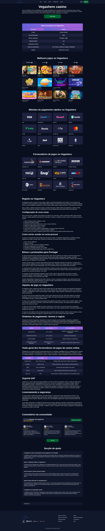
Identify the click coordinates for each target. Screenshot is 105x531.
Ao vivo (44, 62)
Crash (59, 62)
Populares (28, 62)
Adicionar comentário (76, 420)
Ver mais (52, 440)
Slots (75, 62)
